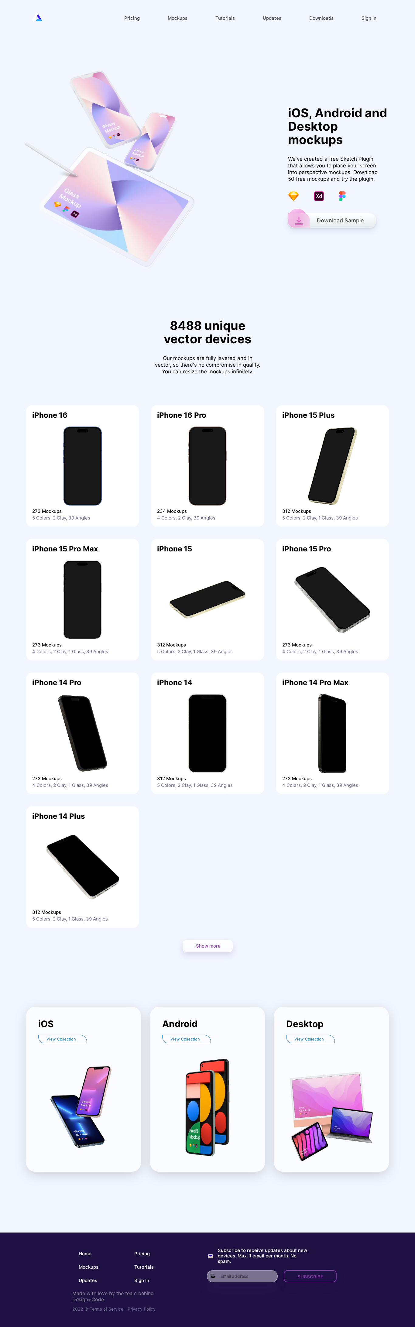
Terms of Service (106, 1309)
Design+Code (88, 1299)
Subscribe (310, 1277)
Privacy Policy (141, 1309)
